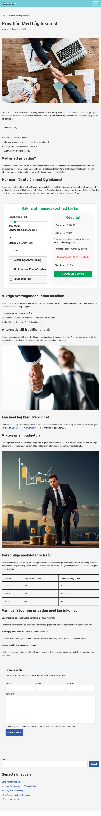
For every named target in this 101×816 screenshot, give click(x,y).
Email (39, 683)
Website (70, 683)
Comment (10, 694)
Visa (14, 128)
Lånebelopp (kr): (18, 217)
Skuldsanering (22, 279)
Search (5, 759)
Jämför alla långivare (73, 274)
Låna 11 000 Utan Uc (11, 799)
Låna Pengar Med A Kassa (13, 782)
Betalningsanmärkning (27, 260)
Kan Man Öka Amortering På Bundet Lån (19, 786)
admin (6, 29)
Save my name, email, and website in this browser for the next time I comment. (42, 726)
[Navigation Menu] (96, 3)
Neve (4, 813)
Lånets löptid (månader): (23, 229)
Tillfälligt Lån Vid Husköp (13, 790)
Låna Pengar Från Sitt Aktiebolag (16, 795)
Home (4, 16)
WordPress (24, 813)
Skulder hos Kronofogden (29, 269)
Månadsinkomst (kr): (21, 242)
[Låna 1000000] (9, 3)
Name (9, 683)
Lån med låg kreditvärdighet (24, 428)
